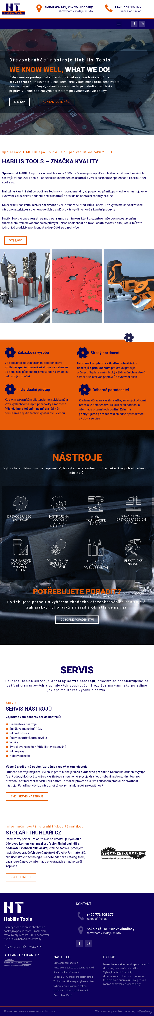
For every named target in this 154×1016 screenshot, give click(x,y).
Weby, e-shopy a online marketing (115, 1011)
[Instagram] (142, 24)
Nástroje (62, 957)
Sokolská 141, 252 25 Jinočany (69, 7)
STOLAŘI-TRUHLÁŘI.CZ (21, 955)
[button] (19, 102)
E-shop (109, 957)
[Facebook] (134, 24)
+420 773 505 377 (128, 7)
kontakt (83, 904)
